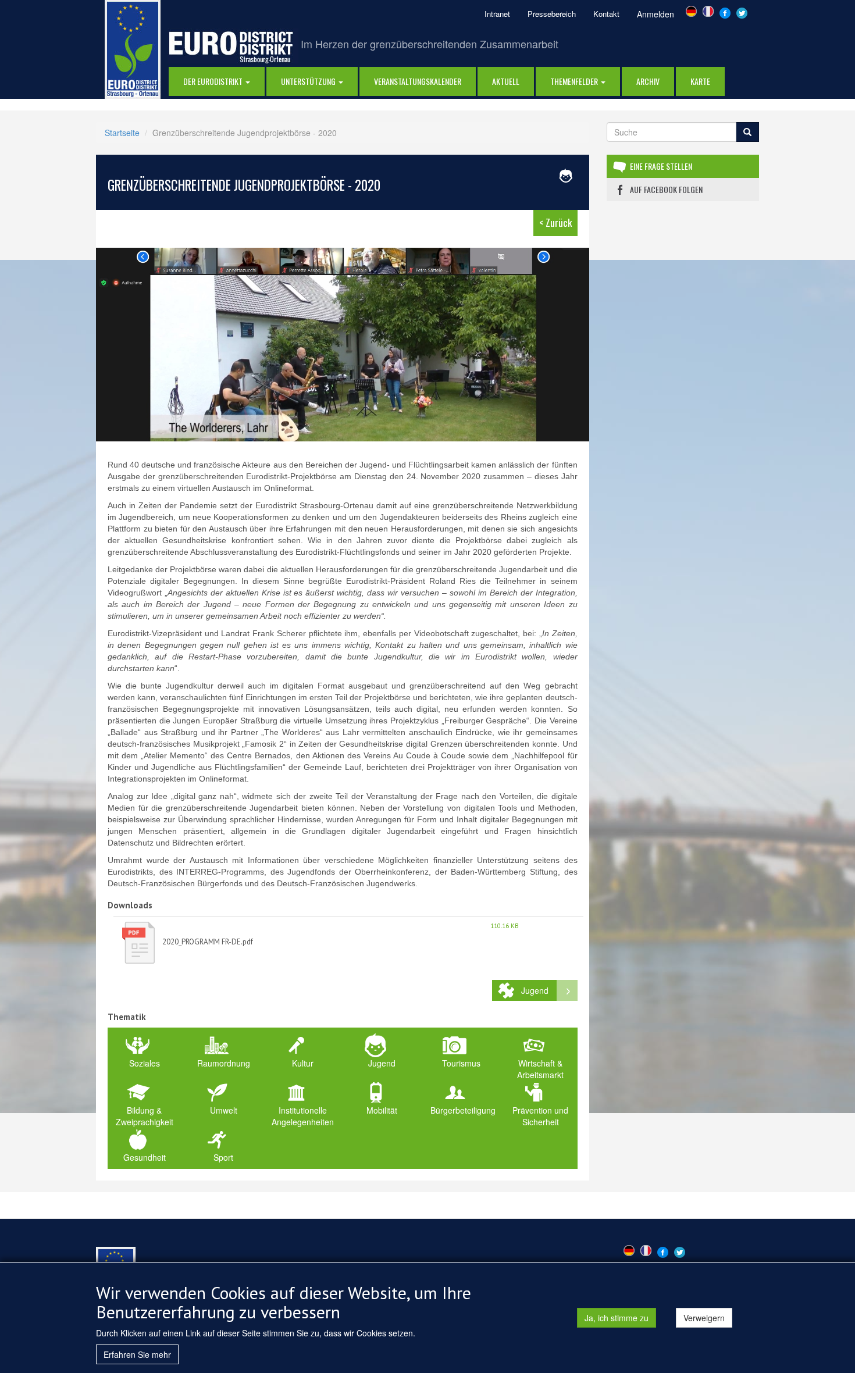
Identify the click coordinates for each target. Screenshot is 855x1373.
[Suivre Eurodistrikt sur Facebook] (725, 11)
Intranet (497, 13)
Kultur (303, 1063)
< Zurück (555, 222)
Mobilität (381, 1110)
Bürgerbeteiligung (463, 1110)
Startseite (122, 132)
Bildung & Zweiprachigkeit (144, 1116)
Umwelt (223, 1110)
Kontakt (606, 13)
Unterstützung (309, 81)
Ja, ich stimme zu (617, 1318)
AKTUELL (505, 81)
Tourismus (461, 1063)
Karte (700, 81)
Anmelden (655, 14)
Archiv (648, 81)
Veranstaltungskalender (417, 81)
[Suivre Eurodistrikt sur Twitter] (741, 11)
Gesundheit (144, 1157)
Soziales (144, 1063)
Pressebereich (552, 13)
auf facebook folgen (666, 189)
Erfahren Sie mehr (137, 1354)
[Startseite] (133, 48)
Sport (223, 1157)
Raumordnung (223, 1063)
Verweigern (704, 1318)
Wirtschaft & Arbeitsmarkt (540, 1068)
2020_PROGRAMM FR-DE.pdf (207, 942)
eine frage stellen (661, 166)
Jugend (534, 990)
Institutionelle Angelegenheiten (303, 1116)
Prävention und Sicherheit (540, 1116)
